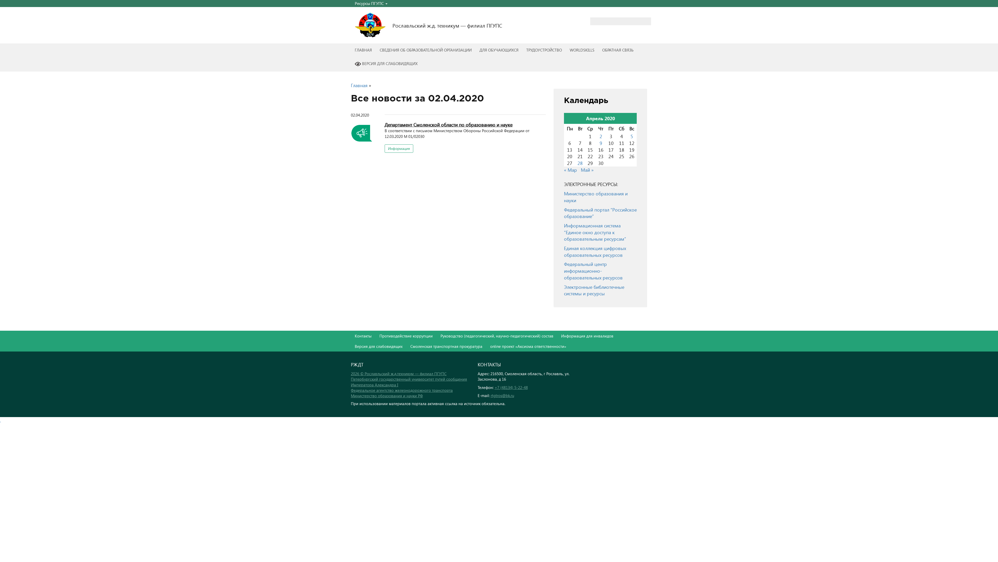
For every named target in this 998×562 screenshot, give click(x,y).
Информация (399, 148)
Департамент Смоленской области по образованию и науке (449, 124)
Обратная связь (618, 50)
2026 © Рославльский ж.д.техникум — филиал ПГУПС (399, 373)
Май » (587, 170)
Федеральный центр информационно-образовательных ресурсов (593, 270)
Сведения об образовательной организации (426, 50)
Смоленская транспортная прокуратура (446, 346)
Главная (363, 50)
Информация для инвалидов (587, 336)
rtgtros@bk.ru (502, 395)
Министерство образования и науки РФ (387, 395)
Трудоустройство (544, 50)
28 (580, 163)
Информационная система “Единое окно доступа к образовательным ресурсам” (595, 232)
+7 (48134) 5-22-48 (511, 387)
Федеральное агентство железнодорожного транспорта (402, 390)
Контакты (363, 336)
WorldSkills (582, 50)
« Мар (570, 170)
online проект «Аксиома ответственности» (528, 346)
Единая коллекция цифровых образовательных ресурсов (595, 251)
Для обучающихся (499, 50)
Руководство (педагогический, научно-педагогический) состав (497, 336)
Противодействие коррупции (406, 336)
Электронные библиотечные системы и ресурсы (594, 290)
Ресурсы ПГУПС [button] (370, 3)
